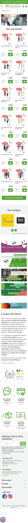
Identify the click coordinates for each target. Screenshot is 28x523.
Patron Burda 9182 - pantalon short (19, 128)
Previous (12, 230)
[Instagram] (10, 498)
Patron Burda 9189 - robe (6, 46)
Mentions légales (16, 505)
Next (15, 230)
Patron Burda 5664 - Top (6, 154)
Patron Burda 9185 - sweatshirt (5, 101)
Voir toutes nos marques (19, 233)
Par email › (5, 465)
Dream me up (14, 507)
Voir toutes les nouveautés (14, 197)
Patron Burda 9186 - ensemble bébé (19, 73)
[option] (14, 20)
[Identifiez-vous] (23, 6)
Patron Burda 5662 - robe (6, 181)
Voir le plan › (5, 475)
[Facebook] (4, 498)
